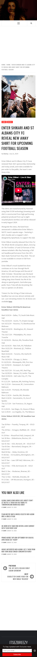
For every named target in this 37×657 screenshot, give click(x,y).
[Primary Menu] (18, 23)
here (10, 301)
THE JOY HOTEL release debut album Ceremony (19, 568)
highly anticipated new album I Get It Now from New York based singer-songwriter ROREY (18, 550)
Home (4, 122)
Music (10, 122)
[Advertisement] (18, 43)
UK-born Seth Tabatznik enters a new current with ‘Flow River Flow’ (18, 527)
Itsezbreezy (18, 10)
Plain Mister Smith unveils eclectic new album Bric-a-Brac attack (18, 515)
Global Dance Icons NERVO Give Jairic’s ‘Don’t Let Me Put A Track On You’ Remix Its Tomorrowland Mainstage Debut (17, 502)
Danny (6, 154)
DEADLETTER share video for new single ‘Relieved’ (17, 576)
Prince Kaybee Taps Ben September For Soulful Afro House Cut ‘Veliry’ (18, 538)
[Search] (31, 23)
